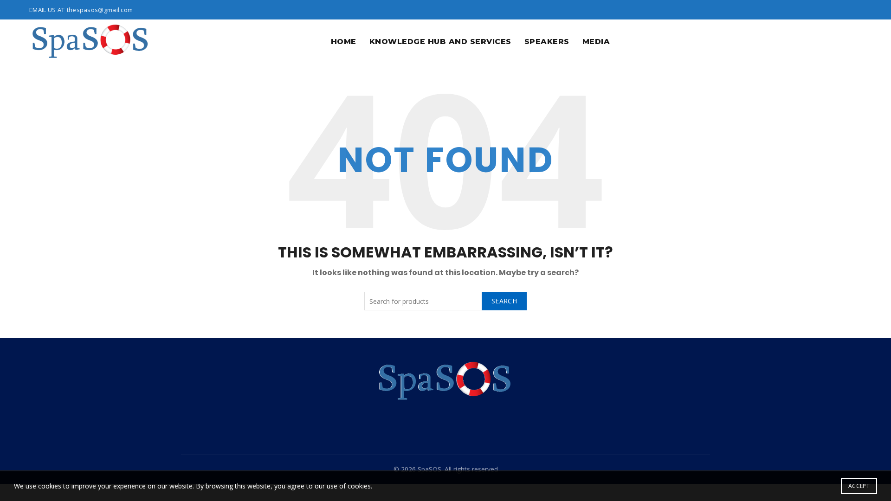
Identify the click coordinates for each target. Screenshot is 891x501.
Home (343, 41)
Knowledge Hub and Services (440, 41)
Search (504, 300)
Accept (859, 486)
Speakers (546, 41)
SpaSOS (429, 469)
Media (596, 41)
